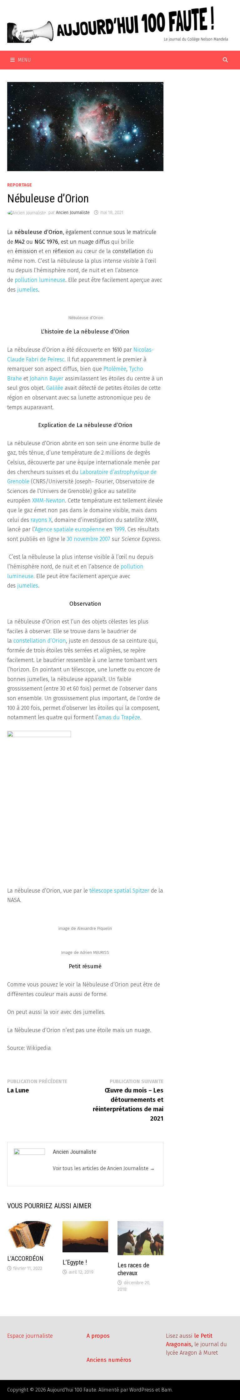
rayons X (41, 520)
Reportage (19, 185)
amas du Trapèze (119, 717)
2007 (105, 539)
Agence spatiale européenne (70, 529)
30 (69, 539)
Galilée (54, 387)
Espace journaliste (30, 1335)
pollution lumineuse (40, 280)
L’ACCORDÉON (25, 1258)
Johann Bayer (46, 378)
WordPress (141, 1390)
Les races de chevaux (133, 1269)
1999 (119, 529)
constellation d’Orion (39, 640)
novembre (86, 539)
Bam (166, 1390)
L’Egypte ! (74, 1262)
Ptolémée (114, 368)
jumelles (27, 289)
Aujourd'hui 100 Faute (71, 1390)
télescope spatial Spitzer (119, 890)
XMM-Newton (48, 500)
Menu (24, 60)
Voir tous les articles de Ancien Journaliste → (104, 1168)
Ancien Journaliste (73, 212)
